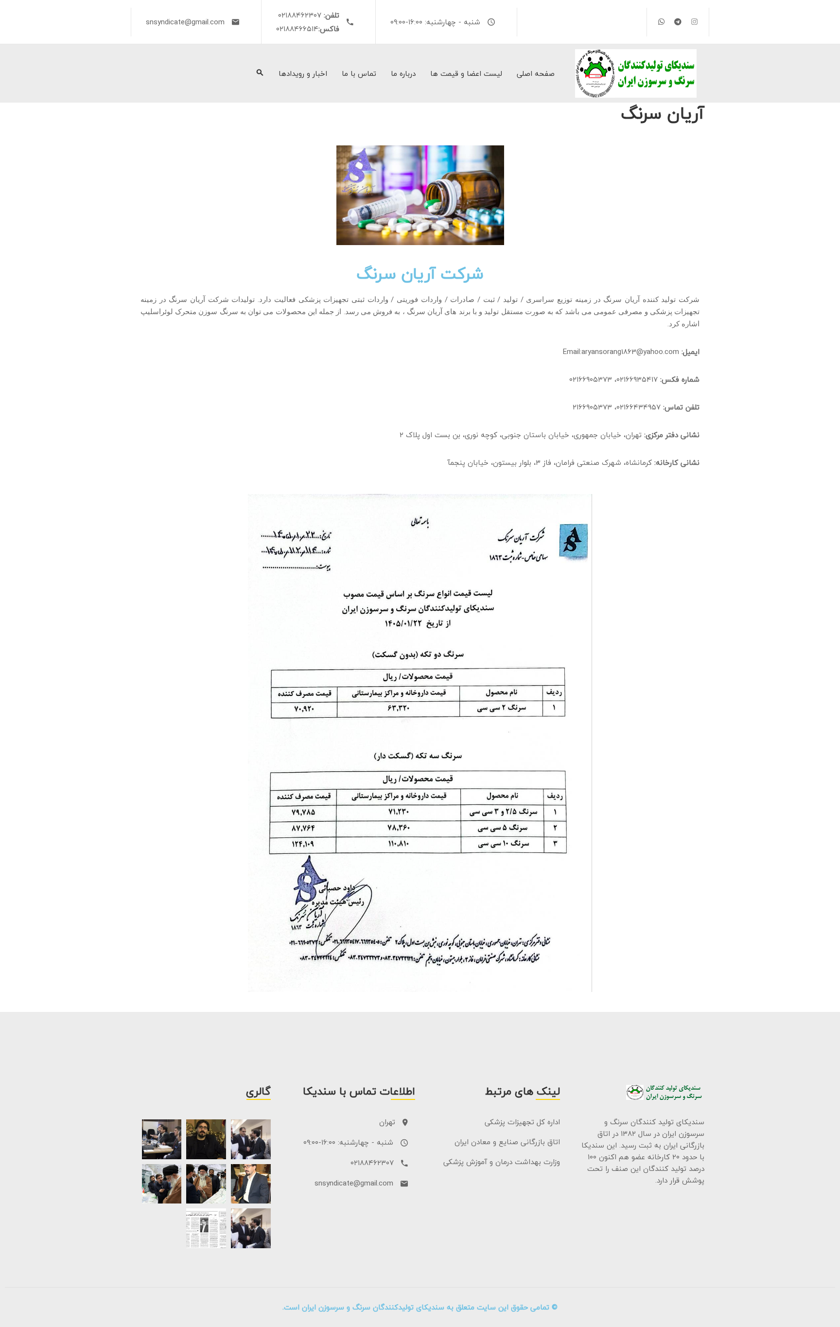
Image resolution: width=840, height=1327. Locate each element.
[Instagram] (694, 21)
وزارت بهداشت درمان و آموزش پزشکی (501, 1161)
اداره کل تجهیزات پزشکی (522, 1121)
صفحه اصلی (536, 74)
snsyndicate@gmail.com (185, 22)
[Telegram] (678, 21)
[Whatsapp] (661, 21)
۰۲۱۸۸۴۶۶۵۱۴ (297, 28)
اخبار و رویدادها (303, 74)
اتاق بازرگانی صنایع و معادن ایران (507, 1141)
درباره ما (403, 74)
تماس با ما (359, 74)
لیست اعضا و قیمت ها (466, 74)
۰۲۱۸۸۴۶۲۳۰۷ (299, 15)
